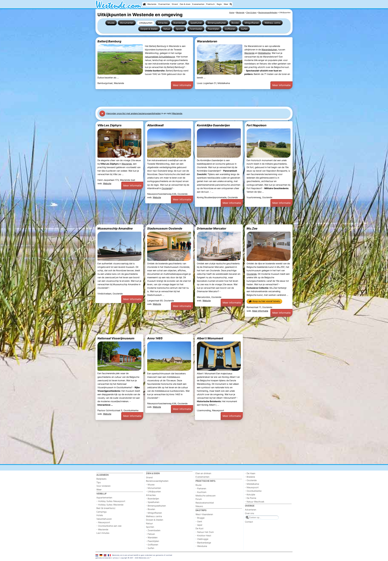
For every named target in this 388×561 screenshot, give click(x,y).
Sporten (180, 29)
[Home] (144, 4)
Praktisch (210, 4)
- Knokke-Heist (203, 535)
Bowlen (235, 22)
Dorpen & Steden (149, 29)
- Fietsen (150, 534)
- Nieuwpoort (103, 522)
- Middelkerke (252, 484)
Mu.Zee (252, 228)
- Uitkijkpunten (153, 491)
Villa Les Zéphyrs (109, 125)
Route (198, 485)
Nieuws (199, 506)
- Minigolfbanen (154, 513)
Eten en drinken (203, 473)
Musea (111, 22)
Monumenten (126, 22)
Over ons (249, 513)
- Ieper (199, 525)
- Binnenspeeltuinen (156, 505)
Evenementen (198, 4)
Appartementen (104, 497)
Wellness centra (272, 22)
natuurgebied (160, 56)
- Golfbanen (152, 544)
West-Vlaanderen (204, 514)
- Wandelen (151, 537)
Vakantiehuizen (104, 519)
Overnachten (164, 4)
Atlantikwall (155, 125)
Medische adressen (206, 495)
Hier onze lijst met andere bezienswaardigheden (133, 113)
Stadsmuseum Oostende (164, 228)
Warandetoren (207, 41)
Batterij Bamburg (109, 41)
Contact (249, 521)
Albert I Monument (210, 338)
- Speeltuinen (152, 502)
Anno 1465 (154, 338)
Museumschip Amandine (115, 228)
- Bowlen (150, 509)
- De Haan (250, 473)
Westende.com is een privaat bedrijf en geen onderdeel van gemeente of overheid (142, 555)
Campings (101, 511)
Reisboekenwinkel (205, 502)
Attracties (163, 22)
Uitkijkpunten (145, 22)
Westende (151, 4)
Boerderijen (179, 22)
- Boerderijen (152, 498)
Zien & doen (185, 4)
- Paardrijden (152, 541)
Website (107, 183)
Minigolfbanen (252, 22)
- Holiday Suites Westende (109, 504)
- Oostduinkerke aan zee (108, 526)
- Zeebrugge (202, 539)
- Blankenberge (203, 542)
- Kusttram (201, 492)
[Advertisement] (186, 98)
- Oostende (251, 480)
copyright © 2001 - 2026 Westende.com (135, 558)
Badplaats (101, 478)
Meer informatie (182, 85)
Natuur (166, 29)
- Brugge (200, 518)
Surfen (244, 29)
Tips (98, 482)
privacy (116, 558)
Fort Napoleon (256, 125)
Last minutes (102, 533)
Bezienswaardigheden (157, 481)
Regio (219, 4)
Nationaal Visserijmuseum (115, 338)
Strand (175, 4)
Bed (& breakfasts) (105, 508)
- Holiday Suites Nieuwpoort (110, 501)
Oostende (167, 188)
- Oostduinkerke (253, 491)
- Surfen (150, 548)
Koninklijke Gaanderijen (213, 125)
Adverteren (250, 509)
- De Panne (250, 498)
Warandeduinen (269, 49)
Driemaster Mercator (211, 228)
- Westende (102, 529)
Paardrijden (213, 29)
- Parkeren (201, 488)
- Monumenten (153, 488)
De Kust (199, 528)
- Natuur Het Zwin (205, 532)
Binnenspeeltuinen (217, 22)
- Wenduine (201, 546)
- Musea (150, 484)
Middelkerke (264, 53)
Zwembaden (195, 29)
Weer (226, 4)
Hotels (99, 515)
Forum (199, 499)
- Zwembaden (153, 530)
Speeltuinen (196, 22)
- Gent (199, 521)
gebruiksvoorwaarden (103, 558)
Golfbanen (230, 29)
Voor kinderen (103, 486)
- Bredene (250, 477)
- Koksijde (250, 494)
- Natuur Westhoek (254, 501)
